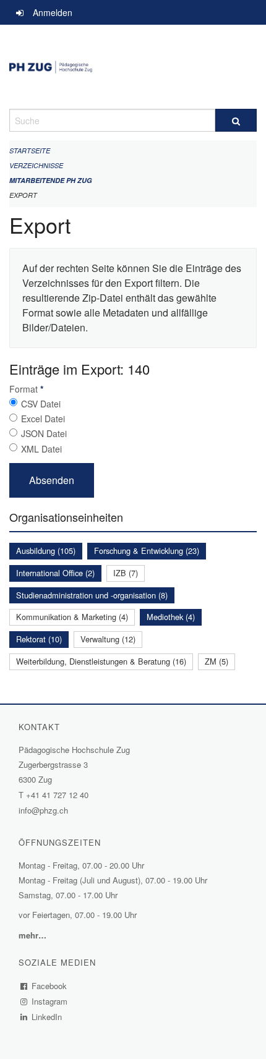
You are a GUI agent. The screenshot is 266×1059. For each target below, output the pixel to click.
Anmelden (52, 12)
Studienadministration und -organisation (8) (92, 595)
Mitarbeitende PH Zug (50, 180)
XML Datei (41, 449)
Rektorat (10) (39, 639)
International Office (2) (55, 573)
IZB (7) (125, 573)
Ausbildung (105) (45, 550)
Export (23, 195)
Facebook (49, 986)
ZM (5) (216, 661)
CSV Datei (41, 404)
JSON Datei (44, 433)
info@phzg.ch (43, 810)
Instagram (50, 1001)
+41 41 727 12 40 (57, 795)
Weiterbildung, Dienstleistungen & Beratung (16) (101, 661)
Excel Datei (43, 418)
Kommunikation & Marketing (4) (72, 617)
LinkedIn (47, 1017)
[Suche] (236, 120)
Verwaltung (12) (107, 639)
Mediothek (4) (171, 617)
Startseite (29, 150)
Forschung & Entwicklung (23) (146, 550)
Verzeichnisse (36, 165)
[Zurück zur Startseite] (133, 66)
